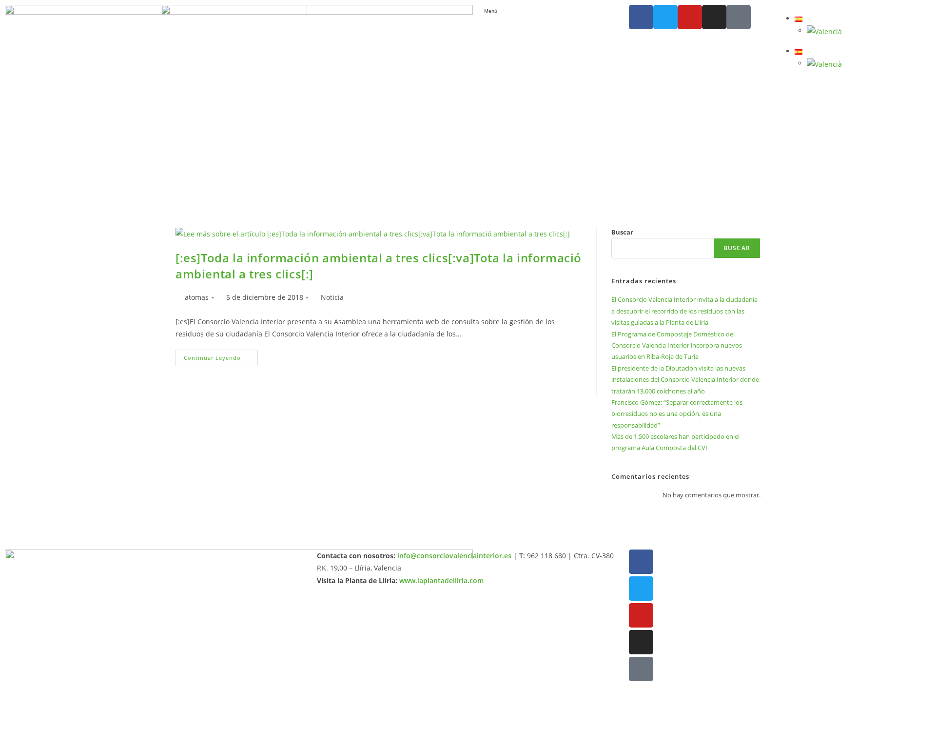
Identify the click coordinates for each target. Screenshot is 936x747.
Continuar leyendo (221, 355)
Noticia (332, 297)
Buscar (622, 232)
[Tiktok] (738, 17)
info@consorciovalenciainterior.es (454, 555)
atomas (197, 297)
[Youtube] (690, 17)
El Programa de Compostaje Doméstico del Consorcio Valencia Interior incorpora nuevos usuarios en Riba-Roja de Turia (676, 345)
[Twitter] (665, 17)
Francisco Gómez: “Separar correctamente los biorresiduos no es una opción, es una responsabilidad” (676, 414)
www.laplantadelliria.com (441, 580)
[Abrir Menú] (502, 11)
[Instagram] (714, 17)
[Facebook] (641, 17)
